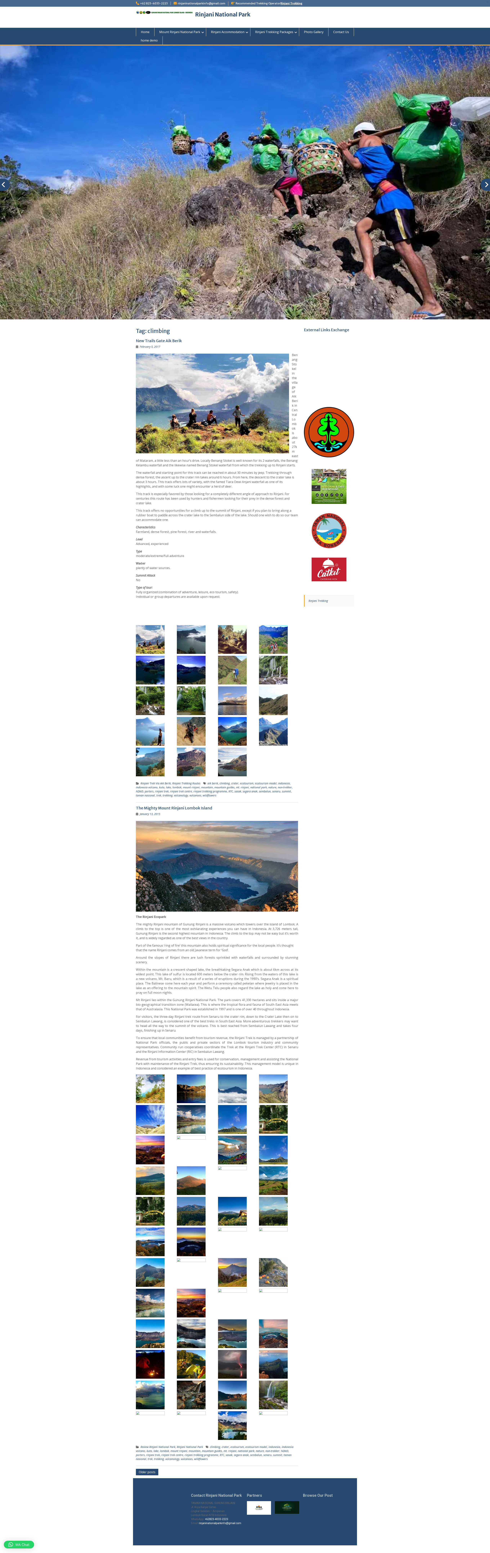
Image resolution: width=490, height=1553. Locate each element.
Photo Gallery (313, 32)
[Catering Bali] (329, 569)
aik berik (212, 783)
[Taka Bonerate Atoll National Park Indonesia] (329, 530)
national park (258, 787)
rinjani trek (162, 791)
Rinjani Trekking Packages (274, 32)
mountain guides (224, 787)
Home (145, 32)
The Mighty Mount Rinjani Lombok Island (174, 808)
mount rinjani (191, 787)
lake (168, 787)
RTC (231, 791)
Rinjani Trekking (291, 3)
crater (234, 783)
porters (149, 791)
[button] (19, 1544)
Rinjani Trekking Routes (186, 783)
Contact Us (341, 32)
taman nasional (145, 795)
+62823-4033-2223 (216, 1519)
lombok (176, 787)
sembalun (265, 791)
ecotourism (246, 783)
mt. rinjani (242, 787)
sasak (237, 791)
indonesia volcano (147, 787)
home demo (149, 40)
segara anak (250, 791)
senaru (276, 791)
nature (272, 787)
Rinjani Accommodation (227, 32)
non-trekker (285, 787)
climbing (225, 783)
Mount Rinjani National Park (179, 32)
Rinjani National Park (222, 14)
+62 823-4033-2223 (154, 3)
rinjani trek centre (181, 791)
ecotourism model (266, 783)
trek (158, 795)
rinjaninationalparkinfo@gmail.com (201, 3)
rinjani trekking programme (210, 791)
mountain (207, 787)
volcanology (181, 795)
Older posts (147, 1472)
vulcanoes (195, 795)
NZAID (139, 791)
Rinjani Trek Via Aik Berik (155, 783)
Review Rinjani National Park (157, 1447)
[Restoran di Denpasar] (329, 486)
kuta (161, 787)
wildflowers (209, 795)
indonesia (284, 783)
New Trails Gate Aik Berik (159, 340)
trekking (167, 795)
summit (286, 791)
